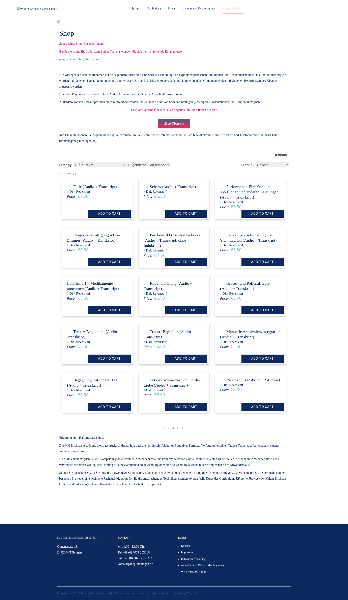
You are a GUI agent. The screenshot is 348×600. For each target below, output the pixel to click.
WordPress (193, 593)
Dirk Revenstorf (79, 191)
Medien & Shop (231, 8)
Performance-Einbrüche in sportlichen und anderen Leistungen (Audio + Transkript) (249, 191)
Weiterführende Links (193, 571)
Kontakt (185, 545)
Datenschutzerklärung (193, 559)
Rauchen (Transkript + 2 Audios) (253, 380)
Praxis (171, 8)
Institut (136, 8)
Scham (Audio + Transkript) (173, 186)
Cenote (149, 593)
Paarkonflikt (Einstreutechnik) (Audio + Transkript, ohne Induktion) (172, 240)
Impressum (187, 552)
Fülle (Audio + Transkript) (95, 186)
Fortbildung (154, 8)
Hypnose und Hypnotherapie (198, 8)
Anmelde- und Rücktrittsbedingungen (202, 565)
